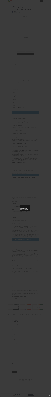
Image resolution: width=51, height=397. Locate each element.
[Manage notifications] (49, 395)
